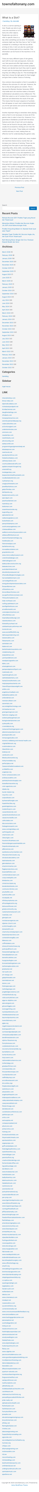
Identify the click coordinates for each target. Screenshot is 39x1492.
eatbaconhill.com (8, 443)
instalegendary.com (8, 472)
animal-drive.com (8, 1129)
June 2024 (5, 303)
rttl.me (4, 1454)
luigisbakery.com (7, 1286)
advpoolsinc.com (8, 1092)
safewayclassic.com (9, 461)
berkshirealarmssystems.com (12, 649)
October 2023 (7, 329)
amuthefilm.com (7, 892)
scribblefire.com (7, 769)
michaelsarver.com (8, 709)
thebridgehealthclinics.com (11, 1149)
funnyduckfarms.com (9, 1411)
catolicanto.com (7, 755)
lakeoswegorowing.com (10, 1431)
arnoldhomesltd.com (9, 609)
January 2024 (7, 319)
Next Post (19, 191)
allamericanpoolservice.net (11, 732)
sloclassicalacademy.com (10, 857)
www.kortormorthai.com (10, 1226)
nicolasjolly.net (7, 897)
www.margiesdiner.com (10, 1249)
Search (4, 205)
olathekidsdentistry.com (10, 678)
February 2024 (7, 316)
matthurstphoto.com (9, 1383)
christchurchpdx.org (9, 883)
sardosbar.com (7, 643)
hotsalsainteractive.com (10, 418)
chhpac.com (6, 1446)
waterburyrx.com (8, 1089)
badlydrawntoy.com (8, 1177)
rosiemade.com (7, 672)
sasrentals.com (7, 703)
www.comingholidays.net (10, 829)
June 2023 (5, 342)
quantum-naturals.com (9, 1371)
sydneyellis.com (7, 723)
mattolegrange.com (8, 989)
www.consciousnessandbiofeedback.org (15, 1311)
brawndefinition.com (9, 872)
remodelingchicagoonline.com (12, 1269)
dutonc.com (6, 983)
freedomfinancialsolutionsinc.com (13, 1217)
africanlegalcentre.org (9, 903)
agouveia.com (7, 1437)
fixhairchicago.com (8, 1106)
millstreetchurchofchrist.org (11, 1394)
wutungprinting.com (8, 1009)
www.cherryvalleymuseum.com (12, 555)
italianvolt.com (7, 646)
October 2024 (7, 290)
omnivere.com (7, 432)
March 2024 (6, 313)
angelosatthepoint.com (10, 1094)
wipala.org (5, 789)
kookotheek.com (7, 521)
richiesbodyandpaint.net (10, 406)
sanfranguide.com (8, 832)
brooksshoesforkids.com (10, 1134)
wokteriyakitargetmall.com (11, 718)
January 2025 (6, 287)
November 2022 (7, 364)
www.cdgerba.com (8, 1351)
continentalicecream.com (10, 875)
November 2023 (7, 326)
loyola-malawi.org (8, 792)
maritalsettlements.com (10, 1012)
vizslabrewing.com (8, 652)
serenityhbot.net (7, 1189)
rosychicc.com (7, 795)
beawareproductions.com (10, 934)
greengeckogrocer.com (10, 712)
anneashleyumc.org (8, 1231)
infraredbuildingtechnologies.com (13, 575)
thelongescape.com (8, 986)
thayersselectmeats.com (10, 1137)
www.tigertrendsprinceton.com (12, 1200)
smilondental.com (8, 698)
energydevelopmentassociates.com (14, 583)
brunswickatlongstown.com (11, 963)
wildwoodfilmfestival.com (10, 535)
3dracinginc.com (7, 838)
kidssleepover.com (8, 449)
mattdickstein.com (8, 1174)
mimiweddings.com (8, 1460)
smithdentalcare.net (9, 1466)
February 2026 (7, 255)
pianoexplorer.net (8, 1320)
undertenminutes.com (9, 429)
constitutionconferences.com (12, 1112)
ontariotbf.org (6, 469)
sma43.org (5, 1266)
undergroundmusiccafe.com (11, 1468)
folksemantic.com (8, 640)
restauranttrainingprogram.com (12, 729)
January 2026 (7, 258)
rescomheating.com (8, 1457)
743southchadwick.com (10, 598)
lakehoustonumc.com (9, 1180)
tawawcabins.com (8, 638)
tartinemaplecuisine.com (10, 966)
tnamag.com (6, 1132)
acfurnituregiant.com (9, 426)
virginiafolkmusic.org (9, 743)
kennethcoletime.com (9, 957)
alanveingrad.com (8, 1003)
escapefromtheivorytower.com (12, 595)
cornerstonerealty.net (9, 1309)
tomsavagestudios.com (10, 738)
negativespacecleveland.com (12, 1026)
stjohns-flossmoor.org (9, 1040)
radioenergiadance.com (10, 518)
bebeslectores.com (8, 566)
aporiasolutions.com (9, 1140)
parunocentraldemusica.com (11, 1354)
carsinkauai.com (7, 1391)
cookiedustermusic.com (10, 1046)
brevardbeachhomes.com (10, 592)
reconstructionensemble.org (11, 1049)
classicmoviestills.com (9, 817)
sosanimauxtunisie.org (9, 509)
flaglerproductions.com (10, 869)
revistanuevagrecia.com (10, 920)
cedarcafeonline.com (9, 423)
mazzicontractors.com (9, 1329)
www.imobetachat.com (10, 1172)
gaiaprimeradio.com (8, 977)
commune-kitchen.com (10, 889)
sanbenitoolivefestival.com (11, 815)
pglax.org (5, 1023)
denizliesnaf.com (7, 1109)
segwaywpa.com (8, 1143)
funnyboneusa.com (8, 1043)
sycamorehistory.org (9, 1306)
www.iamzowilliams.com (10, 1314)
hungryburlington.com (9, 960)
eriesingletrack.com (8, 666)
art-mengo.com (7, 975)
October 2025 (6, 268)
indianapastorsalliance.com (11, 1097)
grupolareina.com (8, 552)
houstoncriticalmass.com (10, 840)
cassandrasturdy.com (9, 812)
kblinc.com (5, 663)
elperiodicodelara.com (9, 404)
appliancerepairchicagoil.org (11, 466)
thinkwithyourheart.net (9, 623)
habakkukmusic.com (9, 1183)
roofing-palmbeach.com (10, 603)
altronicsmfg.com (8, 441)
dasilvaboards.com (8, 860)
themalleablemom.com (9, 955)
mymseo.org (6, 1443)
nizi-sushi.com (7, 972)
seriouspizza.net (7, 1120)
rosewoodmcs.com (8, 1303)
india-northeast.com (9, 601)
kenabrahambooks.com (10, 886)
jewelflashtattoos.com (9, 486)
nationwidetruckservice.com (11, 1060)
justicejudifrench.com (9, 949)
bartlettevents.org (8, 546)
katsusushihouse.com (9, 906)
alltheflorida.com (7, 1386)
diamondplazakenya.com (10, 1363)
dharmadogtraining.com (10, 1448)
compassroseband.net (9, 1123)
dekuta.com (6, 1294)
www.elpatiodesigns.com (10, 1343)
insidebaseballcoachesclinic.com (13, 1388)
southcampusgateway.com (11, 526)
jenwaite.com (6, 1414)
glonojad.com (6, 917)
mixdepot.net (6, 1300)
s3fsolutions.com (8, 589)
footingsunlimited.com (9, 1240)
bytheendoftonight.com (10, 800)
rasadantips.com (7, 435)
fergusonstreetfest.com (10, 1377)
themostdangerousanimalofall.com (13, 843)
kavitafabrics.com (8, 1052)
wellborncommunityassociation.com (14, 532)
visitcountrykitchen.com (10, 997)
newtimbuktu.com (8, 438)
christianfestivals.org (9, 994)
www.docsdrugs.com (9, 1246)
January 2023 (7, 358)
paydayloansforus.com (9, 455)
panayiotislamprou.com (10, 523)
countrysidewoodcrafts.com (11, 464)
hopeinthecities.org (8, 803)
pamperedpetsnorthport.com (11, 669)
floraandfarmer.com (8, 586)
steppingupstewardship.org (11, 1277)
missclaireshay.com (8, 398)
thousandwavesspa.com (10, 1072)
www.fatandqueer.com (9, 1229)
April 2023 (5, 348)
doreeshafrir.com (8, 929)
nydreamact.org (7, 481)
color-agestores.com (9, 786)
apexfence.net (7, 1474)
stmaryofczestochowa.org (11, 946)
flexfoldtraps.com (8, 1220)
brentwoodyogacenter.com (11, 1271)
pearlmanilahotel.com (9, 501)
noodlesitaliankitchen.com (11, 478)
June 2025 (5, 277)
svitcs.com (5, 1117)
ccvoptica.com (7, 1280)
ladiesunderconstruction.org (11, 563)
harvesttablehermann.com (11, 578)
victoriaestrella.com (8, 1069)
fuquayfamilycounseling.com (11, 1434)
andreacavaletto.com (9, 778)
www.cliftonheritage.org (10, 1263)
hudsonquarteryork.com (10, 1346)
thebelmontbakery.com (10, 458)
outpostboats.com (8, 797)
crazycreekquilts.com (9, 877)
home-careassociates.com (11, 775)
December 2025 (7, 261)
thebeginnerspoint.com (10, 826)
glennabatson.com (8, 863)
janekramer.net (7, 969)
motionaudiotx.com (8, 1451)
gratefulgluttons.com (9, 806)
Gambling (6, 21)
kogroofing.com (7, 512)
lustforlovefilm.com (8, 895)
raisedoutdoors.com (8, 620)
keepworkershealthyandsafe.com (13, 475)
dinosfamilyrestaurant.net (10, 572)
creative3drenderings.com (11, 1160)
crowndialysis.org (8, 726)
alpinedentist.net (7, 515)
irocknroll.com (7, 629)
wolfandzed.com (7, 1291)
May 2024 (5, 306)
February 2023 (7, 355)
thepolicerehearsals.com (10, 846)
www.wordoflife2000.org (10, 632)
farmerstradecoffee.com (10, 1163)
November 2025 (7, 265)
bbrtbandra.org (7, 492)
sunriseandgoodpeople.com (11, 1032)
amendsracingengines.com (11, 1223)
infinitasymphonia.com (9, 900)
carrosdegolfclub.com (9, 581)
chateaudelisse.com (9, 529)
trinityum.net (6, 1326)
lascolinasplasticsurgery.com (12, 1260)
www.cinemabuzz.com (9, 1297)
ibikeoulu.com (6, 940)
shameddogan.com (8, 1154)
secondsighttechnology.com (11, 706)
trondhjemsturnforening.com (11, 1360)
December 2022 (7, 361)
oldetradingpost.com (9, 561)
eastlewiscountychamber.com (12, 852)
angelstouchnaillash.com (10, 692)
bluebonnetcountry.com (10, 495)
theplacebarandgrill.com (10, 1086)
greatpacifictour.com (9, 1066)
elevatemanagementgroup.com (12, 1417)
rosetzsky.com (7, 915)
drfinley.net (6, 1423)
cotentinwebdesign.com (10, 558)
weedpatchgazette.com (10, 660)
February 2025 (7, 284)
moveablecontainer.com (10, 549)
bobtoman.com (7, 506)
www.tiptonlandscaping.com (11, 1274)
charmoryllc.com (7, 835)
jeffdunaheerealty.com (9, 1211)
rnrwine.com (6, 1428)
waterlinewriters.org (8, 1152)
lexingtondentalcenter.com (11, 720)
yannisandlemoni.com (9, 658)
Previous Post (19, 187)
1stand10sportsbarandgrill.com (12, 686)
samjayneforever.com (9, 1380)
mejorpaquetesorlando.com (11, 683)
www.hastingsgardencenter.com (13, 1317)
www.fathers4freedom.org (11, 1203)
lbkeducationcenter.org (10, 758)
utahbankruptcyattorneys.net (12, 626)
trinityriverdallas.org (8, 760)
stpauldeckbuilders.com (10, 1237)
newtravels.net (7, 452)
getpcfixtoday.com (8, 489)
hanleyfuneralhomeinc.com (11, 680)
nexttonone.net (7, 1186)
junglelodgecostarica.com (10, 992)
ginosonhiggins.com (8, 1006)
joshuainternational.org (9, 1191)
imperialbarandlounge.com (11, 618)
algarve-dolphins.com (9, 1000)
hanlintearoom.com (8, 1409)
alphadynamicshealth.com (11, 1403)
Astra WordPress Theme (19, 1485)
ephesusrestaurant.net (9, 1334)
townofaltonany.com (18, 4)
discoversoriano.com (9, 823)
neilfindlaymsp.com (8, 1077)
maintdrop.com (7, 503)
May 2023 (5, 345)
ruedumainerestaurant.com (11, 912)
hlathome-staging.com (9, 715)
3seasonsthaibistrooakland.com (12, 766)
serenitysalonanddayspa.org (11, 421)
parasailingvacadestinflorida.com (13, 1397)
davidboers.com (7, 1169)
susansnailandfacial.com (10, 1194)
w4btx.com (6, 689)
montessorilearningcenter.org (12, 1374)
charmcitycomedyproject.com (12, 932)
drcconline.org (7, 1083)
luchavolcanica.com (9, 1054)
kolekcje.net (6, 752)
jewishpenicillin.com (8, 735)
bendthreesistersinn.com (10, 1037)
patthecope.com (7, 1114)
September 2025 (7, 271)
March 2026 (6, 252)
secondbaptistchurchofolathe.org (13, 1440)
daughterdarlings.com (9, 412)
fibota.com (5, 1349)
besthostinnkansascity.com (11, 1463)
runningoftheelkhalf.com (10, 1209)
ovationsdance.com (8, 746)
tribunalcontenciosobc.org (11, 855)
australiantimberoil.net (9, 569)
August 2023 (6, 335)
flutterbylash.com (8, 1406)
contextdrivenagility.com (10, 937)
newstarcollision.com (9, 700)
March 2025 (6, 281)
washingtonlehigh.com (9, 1283)
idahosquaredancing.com (10, 635)
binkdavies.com (7, 880)
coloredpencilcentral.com (10, 612)
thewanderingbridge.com (10, 952)
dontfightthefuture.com (10, 606)
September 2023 (8, 332)
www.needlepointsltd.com (10, 1254)
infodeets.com (7, 415)
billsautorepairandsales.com (11, 1368)
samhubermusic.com (9, 1471)
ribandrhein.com (7, 749)
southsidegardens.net (9, 1323)
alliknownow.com (8, 849)
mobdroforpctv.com (8, 809)
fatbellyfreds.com (8, 1340)
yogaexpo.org (6, 772)
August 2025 (6, 274)
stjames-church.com (9, 923)
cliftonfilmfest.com (8, 615)
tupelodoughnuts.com (9, 675)
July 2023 (5, 338)
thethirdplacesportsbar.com (11, 1331)
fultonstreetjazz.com (9, 543)
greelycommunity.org (9, 909)
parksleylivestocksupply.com (11, 780)
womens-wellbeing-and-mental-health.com (16, 740)
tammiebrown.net (8, 980)
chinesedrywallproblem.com (11, 1035)
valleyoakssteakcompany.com (12, 1100)
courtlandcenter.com (9, 1074)
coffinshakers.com (8, 943)
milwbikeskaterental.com (10, 1014)
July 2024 (5, 300)
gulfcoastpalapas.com (9, 1146)
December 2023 (7, 322)
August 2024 (6, 297)
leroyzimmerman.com (9, 1420)
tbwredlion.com (7, 1366)
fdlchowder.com (7, 1251)
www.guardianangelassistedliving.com (15, 1357)
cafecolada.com (7, 820)
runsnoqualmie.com (8, 1243)
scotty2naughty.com (9, 926)
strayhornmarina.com (9, 866)
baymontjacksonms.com (10, 1017)
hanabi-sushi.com (8, 1289)
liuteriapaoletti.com (8, 1029)
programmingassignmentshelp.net (13, 446)
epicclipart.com (7, 498)
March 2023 (6, 351)
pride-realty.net (7, 1400)
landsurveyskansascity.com (11, 1234)
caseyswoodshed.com (9, 1103)
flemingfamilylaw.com (9, 1426)
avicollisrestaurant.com (10, 1080)
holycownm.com (7, 1057)
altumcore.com (7, 1126)
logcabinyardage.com (9, 1166)
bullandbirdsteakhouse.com (11, 1257)
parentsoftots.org (8, 1157)
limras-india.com (7, 401)
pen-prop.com (7, 1197)
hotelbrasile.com (7, 541)
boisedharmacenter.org (10, 783)
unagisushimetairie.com (10, 483)
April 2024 (5, 310)
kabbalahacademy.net (9, 695)
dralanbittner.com (8, 655)
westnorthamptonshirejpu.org (12, 538)
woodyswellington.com (9, 1337)
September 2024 (8, 294)
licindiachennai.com (8, 409)
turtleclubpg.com (8, 1063)
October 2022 (6, 367)
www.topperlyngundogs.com (11, 1206)
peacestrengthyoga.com (10, 1214)
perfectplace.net (7, 763)
